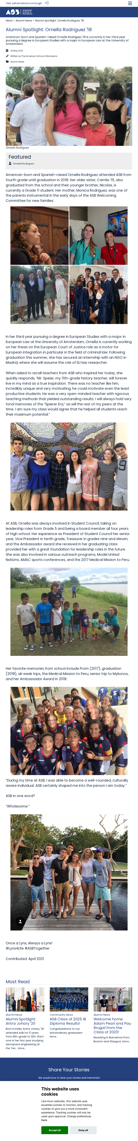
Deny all (83, 1130)
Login (38, 3)
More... (22, 1048)
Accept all (55, 1130)
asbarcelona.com (23, 3)
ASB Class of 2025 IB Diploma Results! (68, 1021)
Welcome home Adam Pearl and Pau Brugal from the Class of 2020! (112, 1026)
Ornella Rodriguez (23, 163)
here (44, 1120)
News (9, 20)
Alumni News (24, 20)
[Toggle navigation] (130, 3)
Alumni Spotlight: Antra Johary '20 (21, 1021)
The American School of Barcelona (39, 56)
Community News (61, 1015)
